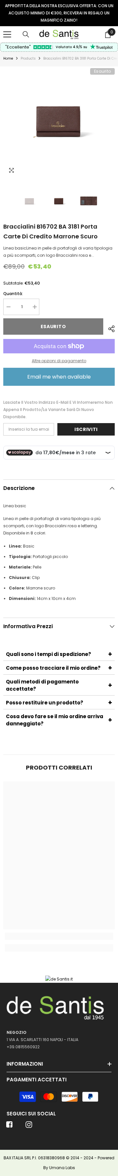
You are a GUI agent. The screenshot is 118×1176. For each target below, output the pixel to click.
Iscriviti (86, 429)
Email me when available (59, 377)
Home (8, 58)
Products (28, 58)
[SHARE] (109, 328)
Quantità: (13, 293)
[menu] (7, 34)
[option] (59, 13)
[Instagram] (29, 1126)
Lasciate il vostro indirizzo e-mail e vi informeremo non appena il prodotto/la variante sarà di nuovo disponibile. (58, 410)
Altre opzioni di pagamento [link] (59, 361)
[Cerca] (26, 34)
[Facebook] (9, 1126)
